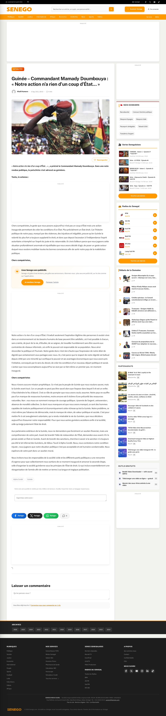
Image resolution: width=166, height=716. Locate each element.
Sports (91, 17)
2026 (15, 629)
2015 (101, 629)
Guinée (29, 479)
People (9, 668)
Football (9, 675)
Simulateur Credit (51, 675)
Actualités (18, 69)
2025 (23, 629)
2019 (69, 629)
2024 (31, 629)
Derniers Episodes (91, 651)
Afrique (52, 17)
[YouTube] (154, 2)
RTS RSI (87, 688)
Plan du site (70, 702)
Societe (9, 654)
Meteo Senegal (51, 654)
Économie (62, 17)
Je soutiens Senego (32, 282)
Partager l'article (52, 282)
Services (149, 17)
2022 (46, 629)
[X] (131, 671)
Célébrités (74, 17)
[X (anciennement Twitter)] (150, 2)
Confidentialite (129, 658)
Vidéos (100, 17)
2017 (85, 629)
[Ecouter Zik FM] (155, 223)
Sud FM (87, 684)
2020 (62, 629)
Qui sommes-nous (130, 651)
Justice (30, 17)
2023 (38, 629)
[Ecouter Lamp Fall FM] (155, 253)
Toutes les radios (138, 261)
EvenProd (88, 658)
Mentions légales (80, 702)
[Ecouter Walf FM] (155, 238)
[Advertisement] (83, 43)
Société (21, 17)
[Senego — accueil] (20, 9)
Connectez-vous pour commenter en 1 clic (46, 605)
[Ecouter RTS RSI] (155, 245)
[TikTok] (158, 2)
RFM (86, 677)
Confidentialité (94, 702)
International (41, 17)
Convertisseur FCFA (52, 651)
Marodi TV (88, 654)
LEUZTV (87, 661)
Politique (11, 17)
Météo (157, 17)
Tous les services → (52, 678)
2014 (108, 629)
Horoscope (49, 672)
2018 (77, 629)
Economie (10, 661)
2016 (93, 629)
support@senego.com (112, 700)
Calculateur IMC (51, 668)
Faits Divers (10, 682)
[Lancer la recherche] (111, 9)
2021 (54, 629)
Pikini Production (90, 665)
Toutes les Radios (90, 674)
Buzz (83, 17)
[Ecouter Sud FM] (155, 230)
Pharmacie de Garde (53, 665)
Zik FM (87, 681)
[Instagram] (142, 671)
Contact (126, 654)
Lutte (8, 678)
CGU (125, 661)
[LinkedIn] (147, 671)
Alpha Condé (18, 479)
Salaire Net (49, 658)
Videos (9, 685)
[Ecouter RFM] (155, 215)
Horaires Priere (51, 661)
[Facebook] (145, 2)
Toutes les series (138, 196)
